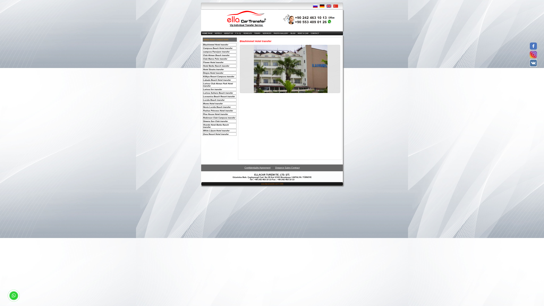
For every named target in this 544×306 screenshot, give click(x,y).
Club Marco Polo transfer (215, 59)
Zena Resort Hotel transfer (216, 134)
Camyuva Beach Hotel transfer (217, 48)
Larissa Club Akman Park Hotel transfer (218, 84)
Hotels (218, 33)
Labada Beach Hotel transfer (217, 80)
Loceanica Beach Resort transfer (219, 96)
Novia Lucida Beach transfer (217, 107)
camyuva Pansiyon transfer (216, 52)
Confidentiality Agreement (257, 168)
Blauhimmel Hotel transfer (215, 44)
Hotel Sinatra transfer (213, 69)
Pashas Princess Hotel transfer (218, 111)
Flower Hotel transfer (213, 62)
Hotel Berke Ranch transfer (216, 66)
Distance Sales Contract (287, 168)
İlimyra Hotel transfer (213, 73)
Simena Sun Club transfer (215, 121)
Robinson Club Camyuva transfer (219, 118)
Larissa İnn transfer (212, 89)
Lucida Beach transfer (214, 100)
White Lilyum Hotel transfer (216, 130)
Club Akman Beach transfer (216, 55)
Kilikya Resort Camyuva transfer (218, 76)
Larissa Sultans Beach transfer (218, 93)
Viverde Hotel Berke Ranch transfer (216, 126)
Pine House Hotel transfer (215, 114)
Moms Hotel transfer (213, 103)
